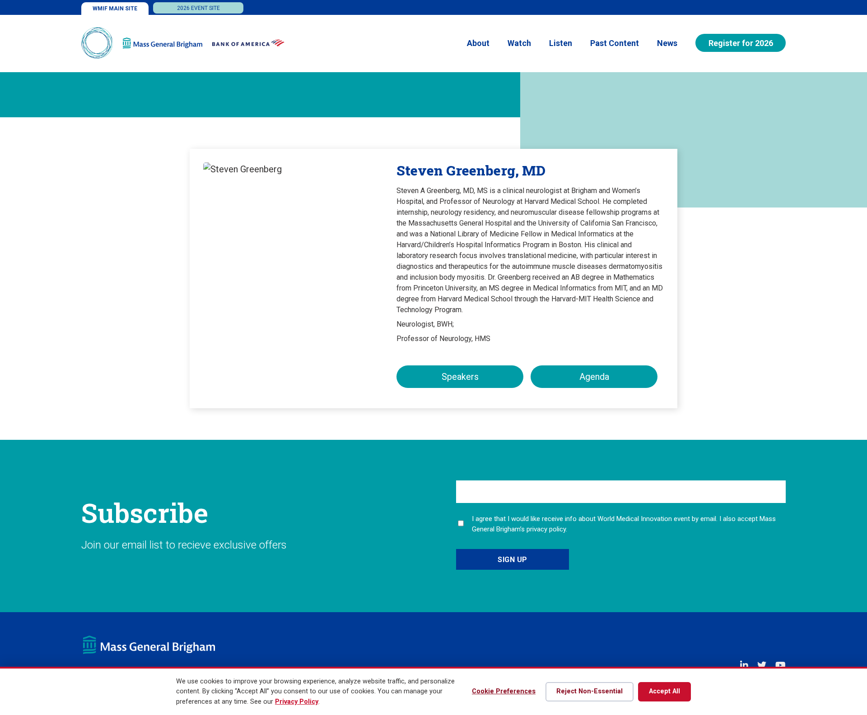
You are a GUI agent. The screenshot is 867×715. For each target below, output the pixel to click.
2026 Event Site (198, 8)
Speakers (460, 376)
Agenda (594, 376)
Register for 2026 (741, 43)
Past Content (614, 43)
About (478, 43)
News (667, 43)
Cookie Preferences (504, 691)
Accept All (664, 691)
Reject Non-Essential (589, 691)
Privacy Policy (296, 702)
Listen (560, 43)
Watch (519, 43)
